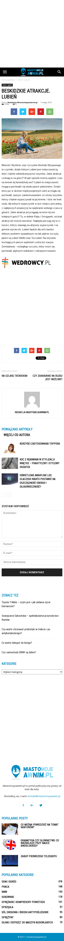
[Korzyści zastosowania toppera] (10, 447)
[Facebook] (23, 805)
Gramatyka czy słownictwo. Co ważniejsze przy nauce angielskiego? (40, 843)
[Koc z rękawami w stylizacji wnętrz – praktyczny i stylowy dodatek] (10, 463)
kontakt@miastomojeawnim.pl (44, 796)
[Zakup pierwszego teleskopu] (10, 861)
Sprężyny (7, 917)
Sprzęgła (7, 907)
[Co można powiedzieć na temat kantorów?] (10, 829)
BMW (4, 891)
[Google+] (32, 805)
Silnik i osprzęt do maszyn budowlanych (27, 922)
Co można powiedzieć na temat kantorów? (39, 826)
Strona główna (8, 79)
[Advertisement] (32, 34)
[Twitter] (41, 805)
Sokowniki (8, 897)
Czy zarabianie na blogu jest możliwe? (47, 377)
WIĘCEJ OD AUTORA (17, 435)
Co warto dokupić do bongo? (17, 642)
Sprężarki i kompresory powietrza (23, 902)
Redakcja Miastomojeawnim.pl (23, 102)
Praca (5, 886)
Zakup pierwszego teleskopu (39, 856)
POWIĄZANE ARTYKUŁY (17, 429)
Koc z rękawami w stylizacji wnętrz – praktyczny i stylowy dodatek (39, 463)
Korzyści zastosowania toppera (40, 443)
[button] (59, 72)
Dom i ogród (7, 85)
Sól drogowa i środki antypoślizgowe (25, 912)
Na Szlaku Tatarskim (14, 375)
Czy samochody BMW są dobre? (19, 652)
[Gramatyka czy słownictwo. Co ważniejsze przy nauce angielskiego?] (10, 845)
